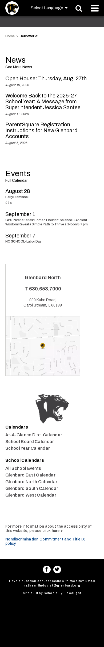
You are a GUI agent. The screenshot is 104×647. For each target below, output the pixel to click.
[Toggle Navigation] (95, 8)
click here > (52, 531)
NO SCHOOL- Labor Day (23, 241)
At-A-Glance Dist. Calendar (33, 435)
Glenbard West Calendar (30, 495)
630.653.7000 (45, 289)
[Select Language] (49, 8)
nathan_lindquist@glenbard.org (52, 585)
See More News (18, 67)
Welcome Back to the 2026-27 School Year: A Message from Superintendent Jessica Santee (43, 101)
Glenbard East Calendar (30, 475)
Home (10, 36)
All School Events (23, 468)
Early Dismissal (17, 197)
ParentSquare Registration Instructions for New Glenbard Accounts (41, 130)
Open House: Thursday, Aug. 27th (46, 78)
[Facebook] (47, 569)
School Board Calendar (29, 441)
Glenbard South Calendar (31, 488)
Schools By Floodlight (62, 593)
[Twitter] (57, 569)
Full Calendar (16, 181)
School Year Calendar (27, 448)
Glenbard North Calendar (31, 481)
